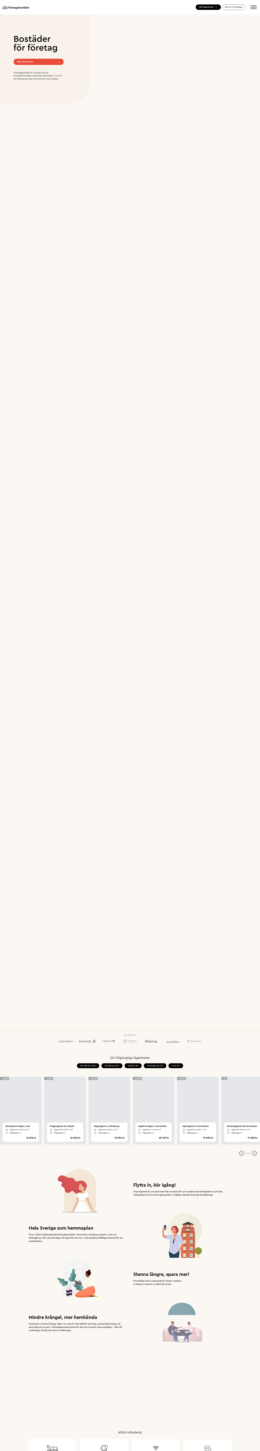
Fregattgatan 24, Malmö (62, 1126)
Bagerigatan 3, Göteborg (106, 1126)
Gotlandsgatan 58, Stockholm (242, 1126)
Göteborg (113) (112, 1066)
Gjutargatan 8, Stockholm (196, 1126)
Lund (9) (176, 1066)
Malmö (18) (133, 1066)
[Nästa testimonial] (254, 1153)
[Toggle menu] (253, 7)
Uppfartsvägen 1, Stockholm (152, 1126)
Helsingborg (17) (155, 1066)
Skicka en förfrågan (234, 7)
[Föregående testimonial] (241, 1153)
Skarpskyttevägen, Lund (17, 1126)
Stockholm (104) (88, 1066)
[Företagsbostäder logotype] (15, 7)
